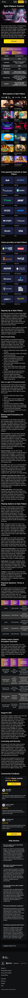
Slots (23, 97)
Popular (3, 97)
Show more (14, 834)
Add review (14, 783)
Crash (16, 97)
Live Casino (9, 97)
